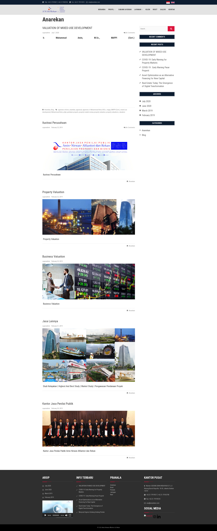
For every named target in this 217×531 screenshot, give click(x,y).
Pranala (112, 490)
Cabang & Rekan (124, 9)
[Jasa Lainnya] (88, 355)
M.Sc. (104, 110)
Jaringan (113, 492)
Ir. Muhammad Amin (95, 110)
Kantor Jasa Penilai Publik (57, 403)
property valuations (112, 112)
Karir (111, 494)
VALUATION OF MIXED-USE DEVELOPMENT (67, 28)
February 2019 (148, 115)
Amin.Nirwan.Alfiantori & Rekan (111, 527)
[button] (57, 508)
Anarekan (47, 110)
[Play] (45, 515)
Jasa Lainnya (50, 321)
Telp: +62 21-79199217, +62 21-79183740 (56, 2)
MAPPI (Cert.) (115, 110)
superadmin (46, 33)
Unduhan (113, 485)
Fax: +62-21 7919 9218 (77, 2)
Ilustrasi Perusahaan (54, 122)
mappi (109, 110)
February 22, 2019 (57, 197)
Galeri (163, 9)
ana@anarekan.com (94, 2)
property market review (86, 112)
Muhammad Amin (57, 112)
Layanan (137, 9)
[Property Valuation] (88, 217)
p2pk (64, 112)
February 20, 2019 (57, 408)
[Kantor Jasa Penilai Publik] (88, 429)
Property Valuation (53, 192)
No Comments (130, 33)
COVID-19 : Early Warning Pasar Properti (91, 496)
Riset (155, 9)
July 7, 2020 (55, 33)
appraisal (79, 110)
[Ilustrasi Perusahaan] (88, 150)
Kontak (172, 9)
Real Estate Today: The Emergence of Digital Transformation (91, 507)
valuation (122, 112)
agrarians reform (63, 110)
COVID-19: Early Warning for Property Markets (90, 491)
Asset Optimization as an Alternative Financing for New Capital (90, 501)
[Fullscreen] (70, 515)
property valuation (100, 112)
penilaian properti (72, 112)
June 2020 (146, 106)
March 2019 (147, 110)
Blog (52, 110)
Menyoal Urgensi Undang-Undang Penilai (92, 512)
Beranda (101, 9)
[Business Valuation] (88, 281)
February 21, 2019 (57, 326)
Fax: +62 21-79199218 (153, 499)
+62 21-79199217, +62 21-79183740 (157, 495)
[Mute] (66, 515)
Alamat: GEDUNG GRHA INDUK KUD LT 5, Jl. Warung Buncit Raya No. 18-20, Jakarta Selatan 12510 (159, 488)
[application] (57, 509)
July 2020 (146, 101)
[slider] (56, 515)
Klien (148, 9)
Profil (111, 9)
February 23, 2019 (57, 127)
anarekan (72, 110)
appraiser (85, 110)
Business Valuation (53, 256)
